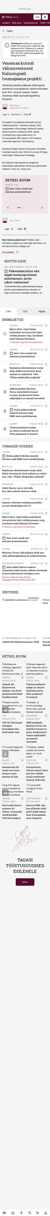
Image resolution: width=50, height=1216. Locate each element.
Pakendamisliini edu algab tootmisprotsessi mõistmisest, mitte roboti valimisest (21, 276)
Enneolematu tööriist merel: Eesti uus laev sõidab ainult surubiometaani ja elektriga (37, 773)
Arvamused (15, 385)
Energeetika (8, 252)
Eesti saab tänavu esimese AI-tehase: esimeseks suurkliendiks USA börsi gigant (12, 811)
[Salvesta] (46, 325)
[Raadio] (21, 1213)
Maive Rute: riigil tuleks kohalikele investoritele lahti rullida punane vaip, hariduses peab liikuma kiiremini (23, 520)
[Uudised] (13, 1213)
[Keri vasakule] (8, 207)
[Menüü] (4, 1213)
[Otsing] (30, 1213)
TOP (4, 715)
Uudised (14, 325)
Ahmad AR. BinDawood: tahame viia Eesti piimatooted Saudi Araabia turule (12, 690)
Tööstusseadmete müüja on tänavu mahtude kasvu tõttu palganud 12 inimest (24, 430)
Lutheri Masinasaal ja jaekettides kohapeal (24, 638)
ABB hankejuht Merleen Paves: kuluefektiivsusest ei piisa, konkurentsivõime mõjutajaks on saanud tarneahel (36, 732)
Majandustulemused (13, 563)
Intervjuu (15, 364)
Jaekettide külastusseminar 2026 (20, 641)
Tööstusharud (30, 23)
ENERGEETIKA (8, 37)
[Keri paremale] (42, 207)
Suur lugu (31, 760)
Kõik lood (16, 23)
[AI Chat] (37, 1213)
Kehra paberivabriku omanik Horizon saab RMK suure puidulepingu (23, 412)
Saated (5, 760)
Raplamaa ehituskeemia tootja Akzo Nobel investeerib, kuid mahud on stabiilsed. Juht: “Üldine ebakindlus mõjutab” (24, 473)
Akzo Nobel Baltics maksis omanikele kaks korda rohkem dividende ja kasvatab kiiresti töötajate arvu (24, 570)
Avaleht (6, 23)
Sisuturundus (16, 267)
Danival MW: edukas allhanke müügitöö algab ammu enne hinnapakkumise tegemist (36, 811)
